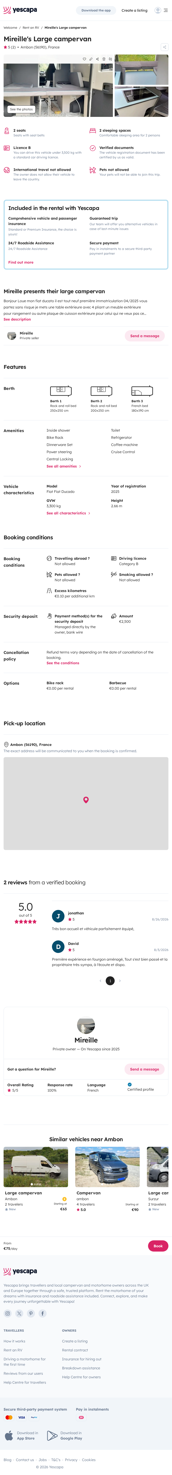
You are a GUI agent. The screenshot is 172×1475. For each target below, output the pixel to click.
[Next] (62, 1167)
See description (17, 319)
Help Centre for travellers (25, 1382)
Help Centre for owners (81, 1377)
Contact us (25, 1460)
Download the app (96, 10)
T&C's (55, 1460)
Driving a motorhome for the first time (25, 1362)
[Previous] (9, 1167)
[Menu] (161, 10)
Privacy (71, 1460)
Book (158, 1246)
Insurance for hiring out (81, 1359)
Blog (7, 1460)
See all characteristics (67, 513)
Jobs (43, 1460)
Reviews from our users (23, 1373)
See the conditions (63, 663)
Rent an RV (13, 1350)
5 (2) (12, 47)
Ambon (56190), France (40, 47)
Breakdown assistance (81, 1368)
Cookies (89, 1460)
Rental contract (75, 1350)
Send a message (144, 336)
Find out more (20, 262)
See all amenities (62, 466)
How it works (14, 1341)
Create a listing (134, 10)
